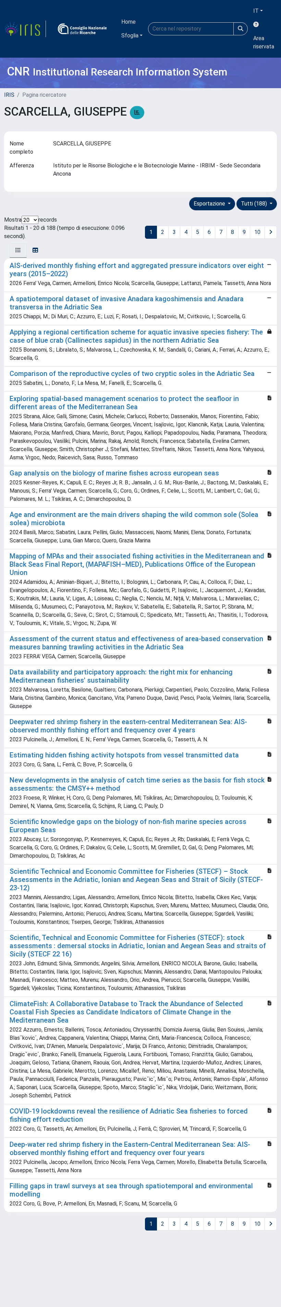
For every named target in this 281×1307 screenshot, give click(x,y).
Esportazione (210, 203)
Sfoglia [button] (129, 35)
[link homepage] (25, 29)
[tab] (18, 250)
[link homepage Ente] (82, 29)
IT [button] (256, 11)
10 (257, 232)
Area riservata (263, 42)
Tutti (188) (254, 203)
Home (128, 22)
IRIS (9, 95)
